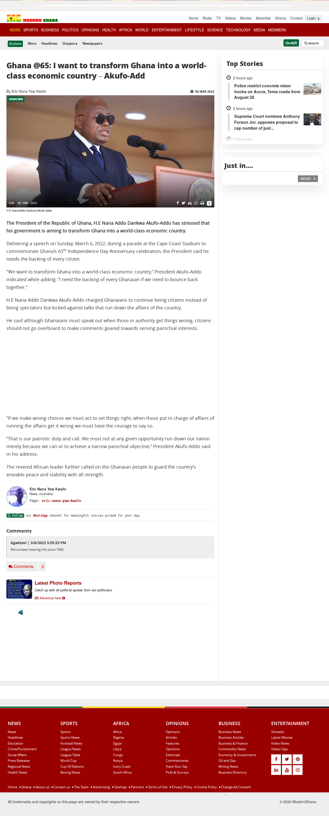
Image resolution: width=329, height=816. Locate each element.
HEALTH (109, 29)
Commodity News (232, 749)
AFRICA (125, 29)
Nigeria (118, 737)
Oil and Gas (227, 760)
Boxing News (70, 772)
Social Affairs (17, 755)
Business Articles (231, 737)
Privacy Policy (182, 787)
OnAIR (291, 42)
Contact (296, 18)
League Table (70, 755)
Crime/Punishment (22, 749)
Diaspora (69, 43)
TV (218, 18)
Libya (117, 749)
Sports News (70, 737)
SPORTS (30, 29)
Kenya (118, 760)
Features (172, 743)
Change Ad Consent (235, 787)
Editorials (173, 755)
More (32, 43)
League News (70, 749)
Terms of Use (157, 787)
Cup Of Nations (72, 766)
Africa (117, 731)
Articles (171, 737)
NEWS (15, 29)
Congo (118, 755)
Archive (15, 43)
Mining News (228, 766)
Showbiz (277, 731)
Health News (17, 772)
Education (15, 743)
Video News (280, 743)
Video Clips (279, 749)
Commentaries (177, 760)
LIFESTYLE (194, 29)
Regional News (19, 766)
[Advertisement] (110, 373)
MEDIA (259, 29)
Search (313, 43)
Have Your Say (177, 766)
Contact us (61, 787)
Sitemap (120, 787)
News (12, 731)
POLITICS (70, 29)
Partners (137, 787)
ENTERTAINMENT (167, 29)
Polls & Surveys (177, 772)
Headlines (49, 43)
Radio (207, 18)
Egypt (117, 743)
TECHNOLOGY (238, 29)
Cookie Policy (206, 787)
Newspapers (92, 43)
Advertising (101, 787)
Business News (229, 731)
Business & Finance (233, 743)
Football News (71, 743)
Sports (65, 731)
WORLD (142, 29)
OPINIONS (90, 29)
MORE (306, 178)
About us (42, 787)
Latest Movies (282, 737)
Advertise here (50, 597)
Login (312, 18)
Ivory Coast (122, 766)
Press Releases (19, 760)
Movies (246, 18)
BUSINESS (50, 29)
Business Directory (232, 772)
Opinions (173, 731)
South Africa (122, 772)
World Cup (68, 760)
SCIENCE (215, 29)
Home (193, 18)
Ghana (280, 18)
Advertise (263, 18)
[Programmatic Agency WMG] (21, 612)
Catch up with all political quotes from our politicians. (74, 589)
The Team (81, 787)
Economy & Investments (237, 755)
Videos (230, 18)
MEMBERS (277, 29)
